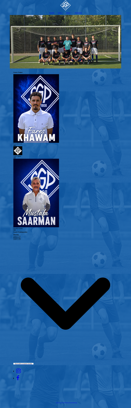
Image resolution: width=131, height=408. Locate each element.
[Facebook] (17, 378)
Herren (68, 13)
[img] (65, 5)
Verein (59, 13)
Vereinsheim (78, 13)
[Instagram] (18, 371)
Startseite (51, 13)
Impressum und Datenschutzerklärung (66, 402)
